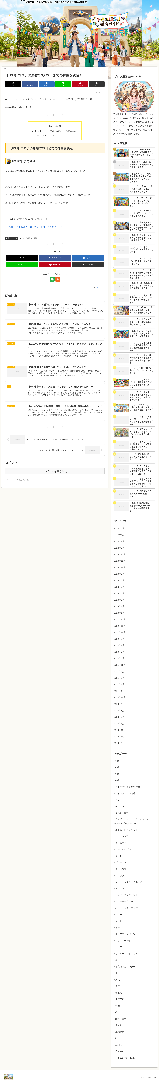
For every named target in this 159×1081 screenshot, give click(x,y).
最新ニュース (12, 238)
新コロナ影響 (32, 238)
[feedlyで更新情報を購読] (52, 279)
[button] (97, 84)
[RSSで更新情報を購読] (57, 279)
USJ (22, 238)
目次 (51, 125)
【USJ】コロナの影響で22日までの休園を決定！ (56, 131)
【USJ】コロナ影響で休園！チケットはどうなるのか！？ (34, 227)
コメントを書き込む (55, 471)
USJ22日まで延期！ (45, 135)
